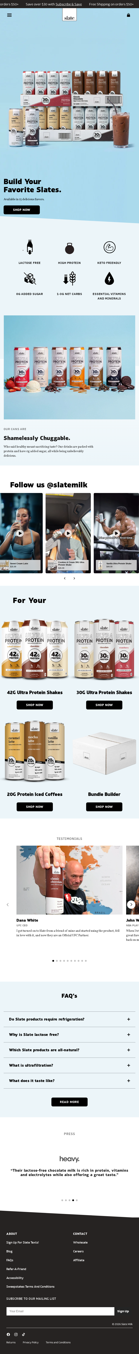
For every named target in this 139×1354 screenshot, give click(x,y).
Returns (11, 1342)
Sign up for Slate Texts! (22, 1242)
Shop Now (21, 210)
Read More (69, 1102)
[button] (9, 15)
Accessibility (15, 1278)
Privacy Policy (31, 1342)
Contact (80, 1234)
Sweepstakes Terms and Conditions (30, 1286)
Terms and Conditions (58, 1342)
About (11, 1234)
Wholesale (80, 1242)
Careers (78, 1251)
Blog (9, 1251)
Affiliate (78, 1260)
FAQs (9, 1260)
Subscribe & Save (55, 4)
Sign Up (123, 1311)
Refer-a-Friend (16, 1269)
